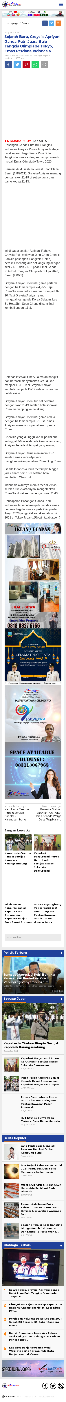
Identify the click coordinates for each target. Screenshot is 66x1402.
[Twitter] (52, 23)
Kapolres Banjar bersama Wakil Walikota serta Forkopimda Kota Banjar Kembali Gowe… (31, 1351)
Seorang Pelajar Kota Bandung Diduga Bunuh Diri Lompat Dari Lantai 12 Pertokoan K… (41, 1228)
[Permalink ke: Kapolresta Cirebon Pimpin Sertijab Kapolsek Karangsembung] (18, 842)
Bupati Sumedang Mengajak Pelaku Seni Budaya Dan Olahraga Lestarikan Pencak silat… (34, 1336)
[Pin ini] (26, 64)
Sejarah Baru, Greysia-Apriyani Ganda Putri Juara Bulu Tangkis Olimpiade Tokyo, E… (34, 1293)
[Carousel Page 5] (62, 991)
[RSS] (58, 23)
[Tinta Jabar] (12, 4)
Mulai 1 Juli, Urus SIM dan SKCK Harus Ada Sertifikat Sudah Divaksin (41, 1188)
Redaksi (28, 1396)
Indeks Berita (46, 1396)
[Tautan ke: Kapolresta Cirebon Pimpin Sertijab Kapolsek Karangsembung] (33, 1021)
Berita (15, 55)
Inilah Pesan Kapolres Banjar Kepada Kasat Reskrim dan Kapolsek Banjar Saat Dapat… (41, 1081)
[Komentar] (44, 64)
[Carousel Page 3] (57, 991)
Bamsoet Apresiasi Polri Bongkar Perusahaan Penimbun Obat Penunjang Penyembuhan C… (30, 978)
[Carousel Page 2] (55, 991)
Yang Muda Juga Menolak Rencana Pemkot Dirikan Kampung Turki (38, 1149)
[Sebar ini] (8, 64)
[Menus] (61, 4)
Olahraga (37, 55)
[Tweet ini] (17, 64)
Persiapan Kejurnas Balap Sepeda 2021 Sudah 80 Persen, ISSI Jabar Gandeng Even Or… (35, 1322)
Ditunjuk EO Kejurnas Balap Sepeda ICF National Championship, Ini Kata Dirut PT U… (35, 1307)
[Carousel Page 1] (52, 991)
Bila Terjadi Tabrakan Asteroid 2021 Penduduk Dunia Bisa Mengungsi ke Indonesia (41, 1168)
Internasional (25, 55)
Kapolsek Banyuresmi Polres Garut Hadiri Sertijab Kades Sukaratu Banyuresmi (40, 1061)
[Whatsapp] (35, 64)
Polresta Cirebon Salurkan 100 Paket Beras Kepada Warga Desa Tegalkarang (48, 813)
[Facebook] (45, 23)
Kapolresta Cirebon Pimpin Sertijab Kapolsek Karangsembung (17, 813)
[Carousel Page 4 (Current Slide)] (59, 991)
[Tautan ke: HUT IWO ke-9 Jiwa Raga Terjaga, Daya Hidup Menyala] (11, 1123)
